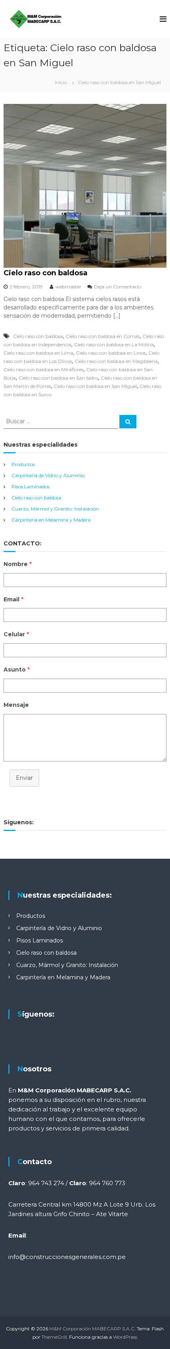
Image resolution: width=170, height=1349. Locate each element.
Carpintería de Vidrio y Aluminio (48, 475)
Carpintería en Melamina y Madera (51, 520)
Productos (23, 464)
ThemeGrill (54, 1337)
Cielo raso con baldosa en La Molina (114, 344)
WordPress (125, 1337)
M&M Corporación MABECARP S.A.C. (92, 1329)
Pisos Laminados (30, 486)
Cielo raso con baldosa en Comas (103, 336)
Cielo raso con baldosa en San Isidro (58, 378)
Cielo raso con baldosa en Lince (110, 353)
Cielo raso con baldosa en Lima (38, 353)
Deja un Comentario (117, 287)
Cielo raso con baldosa (45, 273)
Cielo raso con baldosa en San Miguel (95, 386)
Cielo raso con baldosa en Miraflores (43, 369)
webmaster (68, 287)
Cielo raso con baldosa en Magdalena (116, 361)
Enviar (24, 777)
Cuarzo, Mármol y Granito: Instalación (55, 509)
